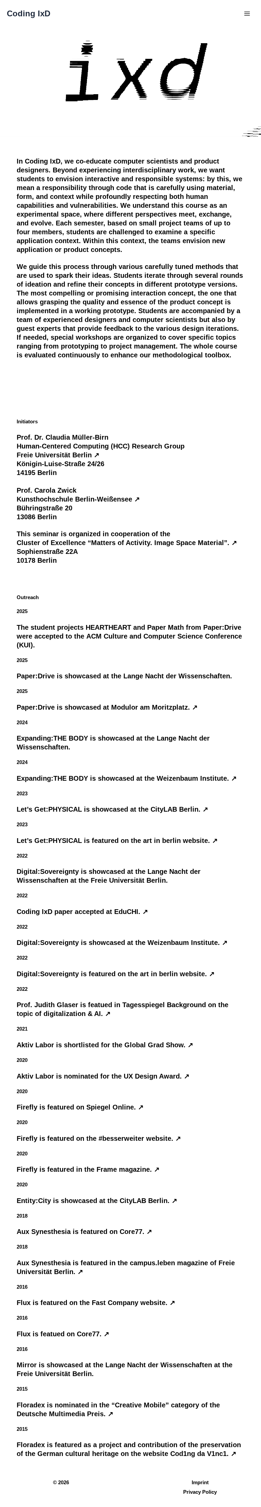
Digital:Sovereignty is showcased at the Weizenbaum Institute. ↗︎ (122, 942)
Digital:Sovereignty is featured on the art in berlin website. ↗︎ (116, 974)
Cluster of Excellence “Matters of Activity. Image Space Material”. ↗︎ (127, 542)
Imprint (200, 1482)
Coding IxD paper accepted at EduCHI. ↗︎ (82, 911)
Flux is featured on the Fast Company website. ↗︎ (96, 1302)
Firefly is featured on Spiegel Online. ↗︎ (80, 1107)
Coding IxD (28, 13)
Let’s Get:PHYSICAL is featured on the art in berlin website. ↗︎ (117, 840)
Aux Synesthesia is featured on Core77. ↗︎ (84, 1231)
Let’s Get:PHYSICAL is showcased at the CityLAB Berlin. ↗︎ (112, 809)
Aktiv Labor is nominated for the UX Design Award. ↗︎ (103, 1076)
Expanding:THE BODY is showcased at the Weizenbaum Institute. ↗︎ (127, 778)
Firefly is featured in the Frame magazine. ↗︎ (88, 1169)
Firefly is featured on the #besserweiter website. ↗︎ (99, 1138)
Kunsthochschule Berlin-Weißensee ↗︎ (78, 499)
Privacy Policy (200, 1492)
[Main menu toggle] (247, 13)
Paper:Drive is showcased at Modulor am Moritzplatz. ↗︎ (107, 707)
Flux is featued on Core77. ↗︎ (63, 1334)
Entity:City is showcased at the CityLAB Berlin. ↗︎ (97, 1200)
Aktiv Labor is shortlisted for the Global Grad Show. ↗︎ (105, 1045)
